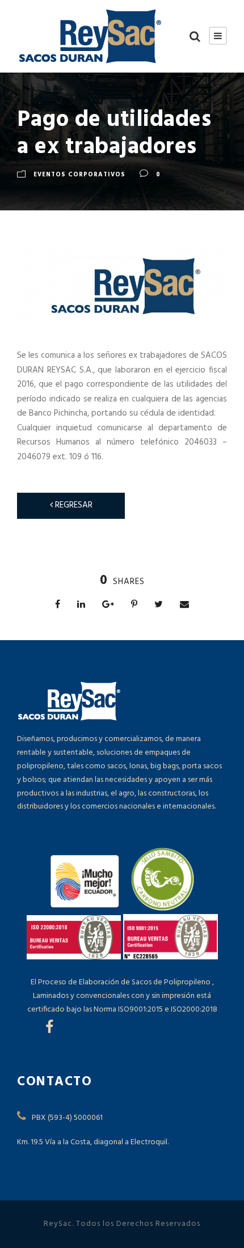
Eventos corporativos (79, 175)
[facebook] (49, 1028)
